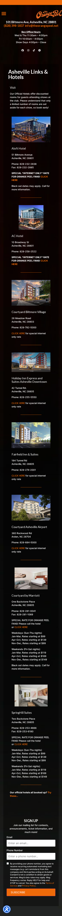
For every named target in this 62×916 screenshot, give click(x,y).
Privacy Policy (29, 885)
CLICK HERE (18, 333)
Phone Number (15, 850)
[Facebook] (22, 50)
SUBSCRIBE (18, 892)
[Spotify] (39, 50)
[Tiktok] (34, 50)
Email (9, 837)
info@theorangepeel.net (41, 25)
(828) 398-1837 (14, 25)
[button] (3, 13)
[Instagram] (28, 50)
